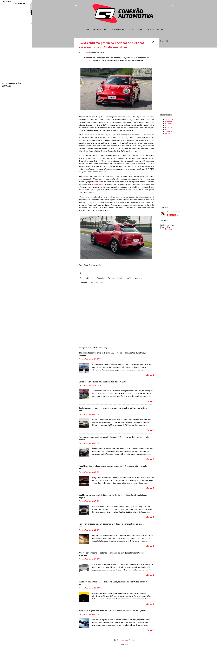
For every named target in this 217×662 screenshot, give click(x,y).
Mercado (83, 283)
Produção (99, 283)
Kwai (167, 129)
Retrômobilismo (118, 30)
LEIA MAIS (150, 375)
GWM (129, 278)
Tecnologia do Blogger (126, 640)
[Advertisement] (167, 170)
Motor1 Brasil (96, 184)
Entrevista (101, 278)
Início (87, 30)
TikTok (167, 134)
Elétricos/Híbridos (87, 278)
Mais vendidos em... (100, 30)
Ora (91, 283)
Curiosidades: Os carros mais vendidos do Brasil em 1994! (102, 382)
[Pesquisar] (173, 6)
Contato (131, 30)
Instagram (169, 121)
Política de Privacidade (155, 30)
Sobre (140, 30)
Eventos (111, 278)
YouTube (168, 127)
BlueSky (168, 131)
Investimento (140, 278)
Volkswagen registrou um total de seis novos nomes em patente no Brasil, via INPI (113, 611)
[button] (152, 42)
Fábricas (120, 278)
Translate (168, 229)
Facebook (169, 119)
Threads (168, 123)
